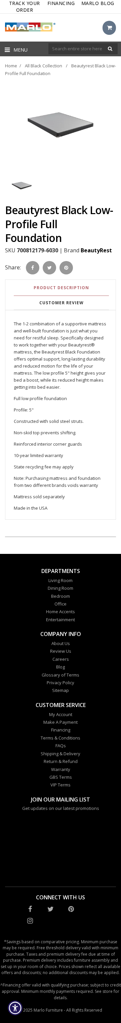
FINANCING (61, 3)
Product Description (61, 288)
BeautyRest (96, 250)
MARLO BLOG (97, 3)
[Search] (110, 48)
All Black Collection (43, 66)
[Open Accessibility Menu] (15, 1008)
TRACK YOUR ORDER (24, 6)
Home (11, 66)
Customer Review (61, 303)
